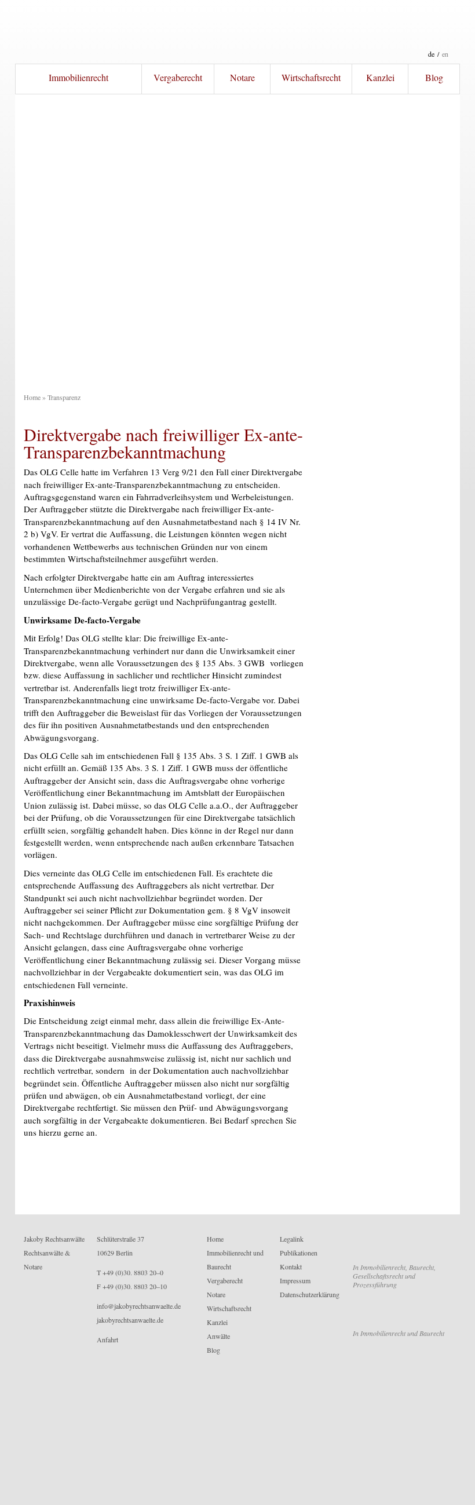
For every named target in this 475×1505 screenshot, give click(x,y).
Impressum (295, 1280)
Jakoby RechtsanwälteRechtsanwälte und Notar (237, 32)
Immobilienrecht (78, 77)
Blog (434, 77)
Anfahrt (107, 1339)
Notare (242, 77)
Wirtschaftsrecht (311, 77)
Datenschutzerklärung (309, 1294)
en (445, 53)
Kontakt (291, 1266)
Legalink (292, 1238)
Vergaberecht (178, 77)
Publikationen (298, 1252)
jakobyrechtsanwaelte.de (130, 1319)
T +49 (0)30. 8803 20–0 (130, 1272)
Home (32, 397)
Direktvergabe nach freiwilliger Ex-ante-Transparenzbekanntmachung (163, 443)
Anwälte (218, 1336)
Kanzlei (380, 77)
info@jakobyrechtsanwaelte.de (139, 1306)
